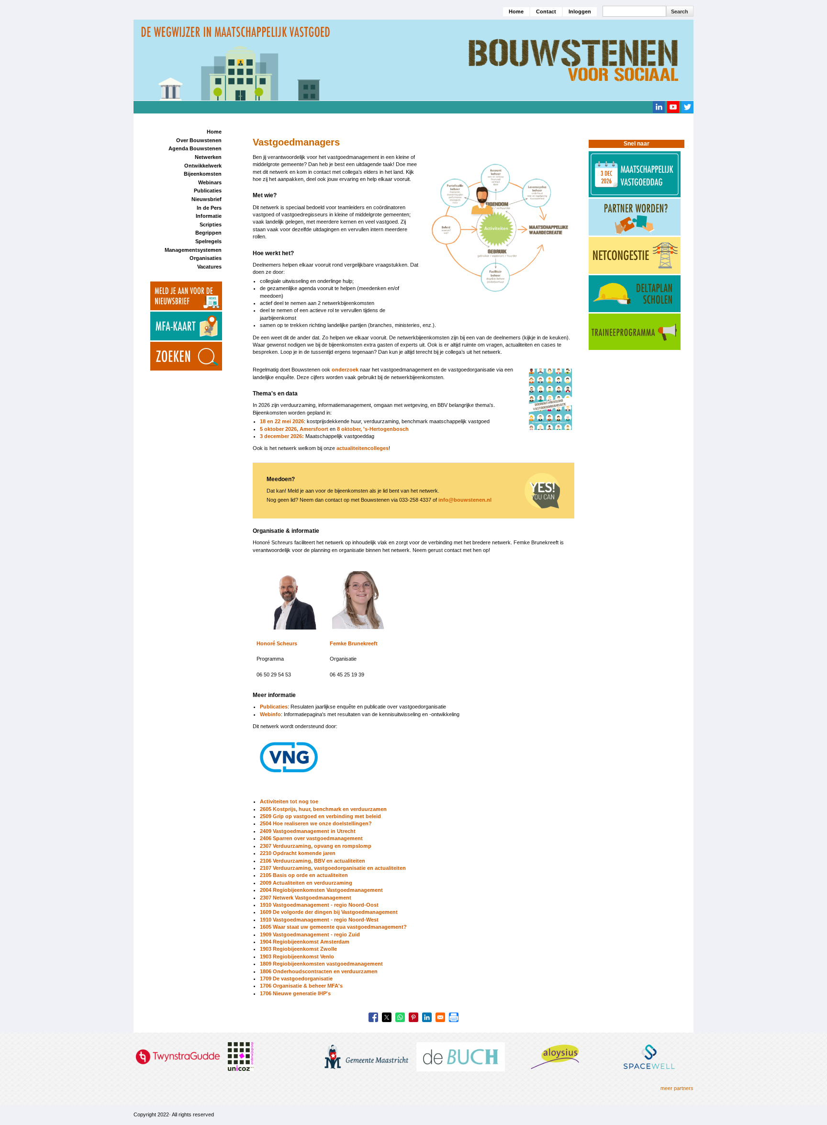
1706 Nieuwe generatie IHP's (295, 993)
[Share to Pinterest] (413, 1017)
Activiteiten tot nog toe (289, 801)
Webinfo (270, 714)
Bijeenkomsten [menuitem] (203, 174)
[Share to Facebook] (373, 1017)
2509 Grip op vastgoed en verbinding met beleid (320, 816)
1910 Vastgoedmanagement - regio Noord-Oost (319, 905)
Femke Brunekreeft (354, 643)
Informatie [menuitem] (209, 216)
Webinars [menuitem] (210, 182)
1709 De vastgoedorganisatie (296, 978)
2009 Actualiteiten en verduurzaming (306, 883)
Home (516, 11)
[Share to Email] (440, 1017)
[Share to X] (386, 1017)
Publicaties (274, 706)
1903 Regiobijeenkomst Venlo (297, 956)
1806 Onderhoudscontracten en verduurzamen (319, 971)
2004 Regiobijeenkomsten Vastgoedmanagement (321, 890)
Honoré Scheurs (277, 643)
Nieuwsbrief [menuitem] (206, 199)
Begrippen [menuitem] (208, 233)
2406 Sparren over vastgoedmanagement (311, 838)
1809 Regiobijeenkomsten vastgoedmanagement (321, 964)
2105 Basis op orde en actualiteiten (304, 875)
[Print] (453, 1017)
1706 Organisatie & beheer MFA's (301, 986)
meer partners (676, 1088)
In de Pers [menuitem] (209, 208)
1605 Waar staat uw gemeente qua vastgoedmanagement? (333, 927)
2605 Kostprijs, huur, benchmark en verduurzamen (323, 809)
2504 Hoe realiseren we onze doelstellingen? (316, 823)
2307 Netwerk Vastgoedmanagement (305, 897)
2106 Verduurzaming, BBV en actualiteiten (312, 861)
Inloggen (580, 11)
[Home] (413, 60)
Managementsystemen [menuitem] (193, 250)
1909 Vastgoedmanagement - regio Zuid (310, 934)
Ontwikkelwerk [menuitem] (203, 166)
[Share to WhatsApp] (400, 1017)
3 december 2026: (282, 436)
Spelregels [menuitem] (208, 241)
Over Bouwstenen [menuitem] (199, 140)
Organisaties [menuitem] (206, 258)
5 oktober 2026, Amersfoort (294, 429)
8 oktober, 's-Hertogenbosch (373, 429)
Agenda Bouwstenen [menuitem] (195, 148)
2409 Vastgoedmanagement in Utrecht (308, 831)
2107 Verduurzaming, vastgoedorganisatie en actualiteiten (333, 868)
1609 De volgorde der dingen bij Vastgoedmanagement (329, 912)
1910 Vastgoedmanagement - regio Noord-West (319, 919)
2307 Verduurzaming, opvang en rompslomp (315, 846)
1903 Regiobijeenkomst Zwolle (298, 949)
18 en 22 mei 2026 (282, 421)
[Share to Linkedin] (427, 1017)
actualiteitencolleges (362, 448)
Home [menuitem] (214, 132)
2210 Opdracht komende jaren (297, 853)
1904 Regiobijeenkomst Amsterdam (304, 942)
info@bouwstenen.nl (465, 500)
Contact (546, 11)
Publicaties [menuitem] (208, 190)
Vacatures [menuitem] (209, 267)
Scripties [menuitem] (211, 224)
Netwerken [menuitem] (208, 157)
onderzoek (345, 369)
